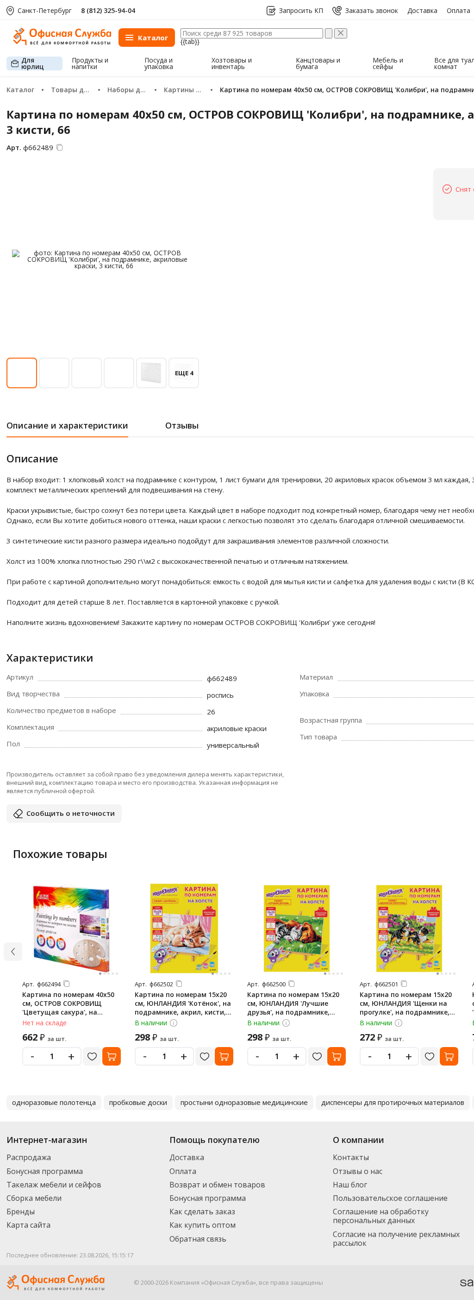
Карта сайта (28, 1225)
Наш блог (350, 1185)
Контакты (351, 1157)
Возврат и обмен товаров (217, 1185)
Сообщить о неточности (70, 813)
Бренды (20, 1211)
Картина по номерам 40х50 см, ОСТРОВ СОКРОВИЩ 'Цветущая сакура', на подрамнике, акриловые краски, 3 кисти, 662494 (68, 1012)
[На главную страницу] (62, 42)
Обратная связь (197, 1239)
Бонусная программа (44, 1171)
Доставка (422, 10)
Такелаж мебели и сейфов (53, 1185)
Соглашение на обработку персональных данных (381, 1215)
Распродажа (28, 1157)
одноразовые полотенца (54, 1102)
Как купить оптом (202, 1225)
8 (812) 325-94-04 (108, 10)
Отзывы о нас (357, 1171)
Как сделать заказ (202, 1211)
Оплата (458, 10)
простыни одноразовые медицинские (244, 1102)
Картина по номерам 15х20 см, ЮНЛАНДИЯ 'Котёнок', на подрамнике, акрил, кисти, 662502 (183, 1007)
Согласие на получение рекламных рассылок (396, 1238)
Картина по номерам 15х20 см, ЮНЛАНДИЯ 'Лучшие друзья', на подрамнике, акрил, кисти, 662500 (293, 1007)
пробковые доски (138, 1102)
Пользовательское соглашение (390, 1198)
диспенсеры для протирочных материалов (392, 1102)
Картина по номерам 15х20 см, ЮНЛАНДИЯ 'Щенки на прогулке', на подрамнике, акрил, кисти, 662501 (406, 1007)
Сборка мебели (34, 1198)
